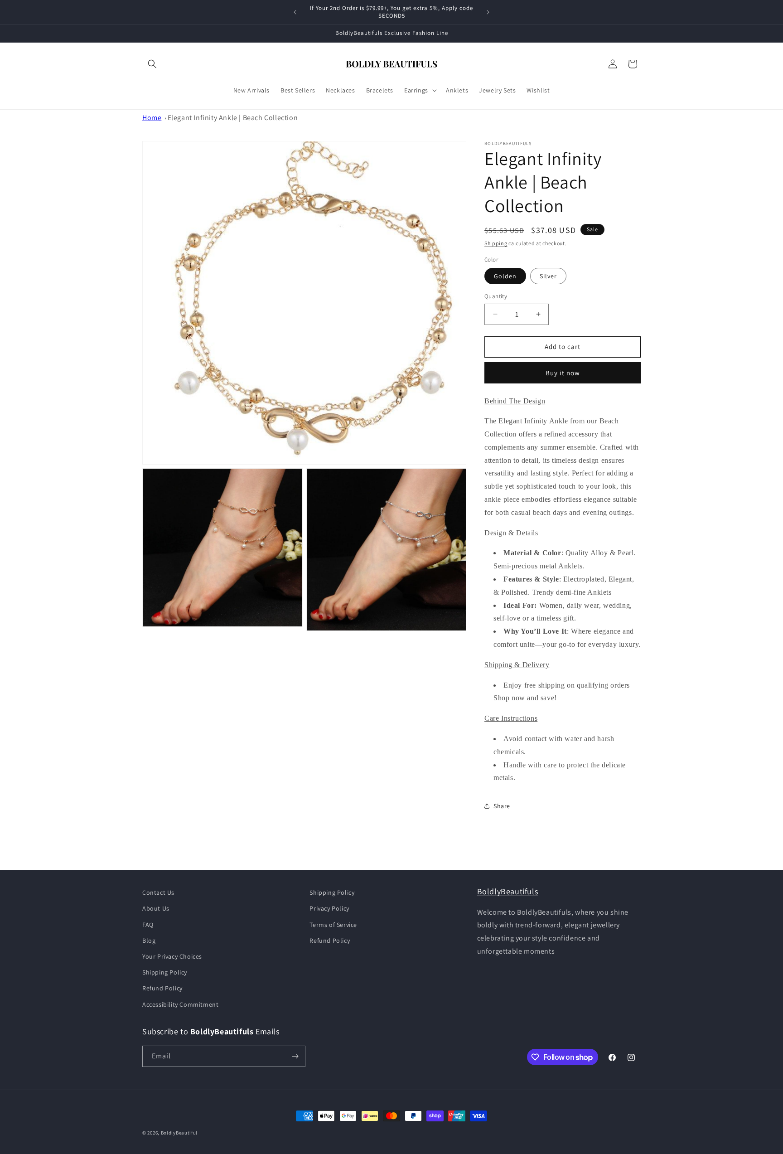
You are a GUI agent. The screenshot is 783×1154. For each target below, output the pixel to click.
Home (151, 117)
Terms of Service (333, 925)
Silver (548, 276)
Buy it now (563, 373)
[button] (152, 64)
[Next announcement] (488, 12)
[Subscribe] (295, 1056)
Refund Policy (162, 988)
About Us (155, 908)
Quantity (495, 296)
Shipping (496, 243)
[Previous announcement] (295, 12)
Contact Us (158, 892)
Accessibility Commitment (180, 1004)
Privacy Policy (329, 908)
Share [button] (501, 806)
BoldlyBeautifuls (507, 891)
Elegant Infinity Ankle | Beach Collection (233, 117)
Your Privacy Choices (172, 956)
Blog (148, 940)
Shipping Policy (164, 972)
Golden (505, 276)
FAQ (148, 925)
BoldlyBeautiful (179, 1133)
